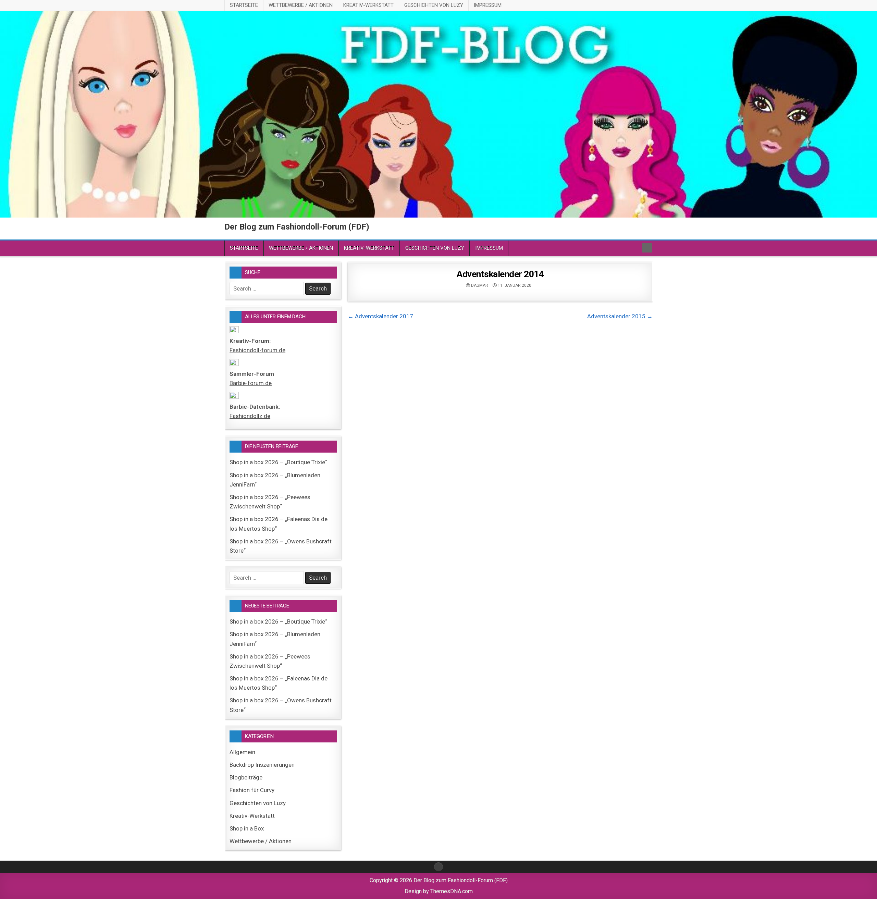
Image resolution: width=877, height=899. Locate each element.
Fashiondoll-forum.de (257, 350)
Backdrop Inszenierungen (262, 764)
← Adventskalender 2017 (380, 316)
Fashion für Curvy (252, 790)
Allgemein (242, 752)
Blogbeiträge (246, 777)
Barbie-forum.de (251, 383)
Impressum (488, 5)
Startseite (244, 5)
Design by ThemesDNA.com (439, 891)
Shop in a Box (247, 828)
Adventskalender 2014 (500, 274)
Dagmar (479, 285)
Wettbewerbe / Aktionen (301, 5)
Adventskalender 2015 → (620, 316)
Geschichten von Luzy (433, 5)
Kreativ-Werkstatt (368, 5)
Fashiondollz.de (250, 415)
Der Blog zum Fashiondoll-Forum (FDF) (296, 227)
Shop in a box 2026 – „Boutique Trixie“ (278, 462)
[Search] (647, 248)
